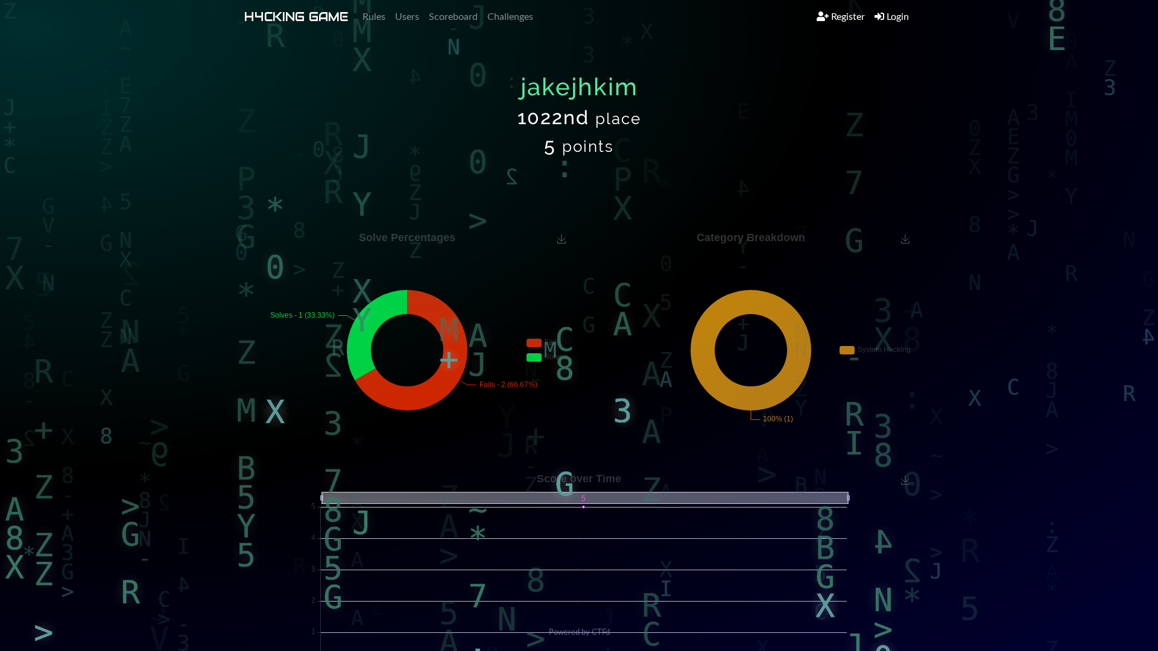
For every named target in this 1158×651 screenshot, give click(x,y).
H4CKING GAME (296, 17)
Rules (373, 17)
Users (407, 17)
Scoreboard (453, 17)
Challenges (510, 17)
